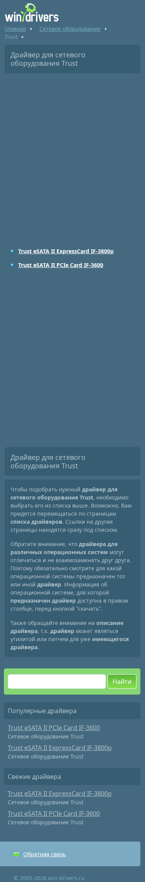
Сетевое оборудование (70, 28)
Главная (15, 28)
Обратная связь (44, 854)
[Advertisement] (72, 155)
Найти (122, 681)
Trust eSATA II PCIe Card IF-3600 (60, 265)
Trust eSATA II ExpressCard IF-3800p (66, 251)
